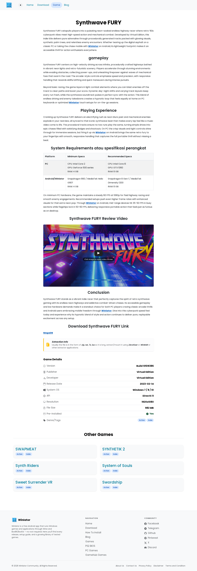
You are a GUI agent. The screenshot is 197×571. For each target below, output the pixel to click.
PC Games (91, 550)
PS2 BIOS (90, 546)
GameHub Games (95, 555)
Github (152, 533)
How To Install (93, 532)
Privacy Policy (145, 565)
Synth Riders (27, 465)
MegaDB (48, 332)
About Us (120, 565)
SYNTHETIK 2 (113, 449)
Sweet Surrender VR (33, 482)
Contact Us (131, 565)
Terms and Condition (175, 565)
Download (43, 5)
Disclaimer (158, 565)
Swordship (112, 482)
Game (56, 5)
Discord (152, 547)
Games (89, 541)
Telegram (153, 528)
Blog (66, 5)
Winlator (93, 46)
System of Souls (117, 465)
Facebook (153, 523)
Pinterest (153, 537)
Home (30, 5)
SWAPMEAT (25, 449)
